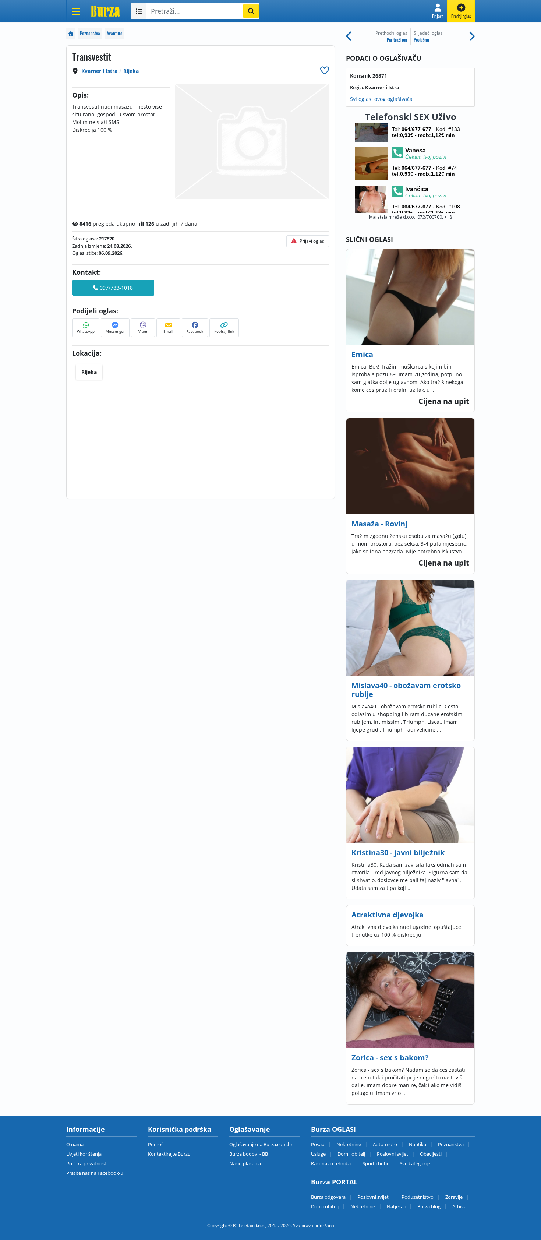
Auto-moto (385, 1144)
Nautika (417, 1144)
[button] (438, 11)
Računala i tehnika (331, 1163)
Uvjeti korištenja (84, 1154)
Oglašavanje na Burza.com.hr (261, 1144)
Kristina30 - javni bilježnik (398, 852)
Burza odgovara (328, 1197)
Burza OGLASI (333, 1129)
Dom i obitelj (351, 1154)
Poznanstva (90, 33)
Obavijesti (431, 1154)
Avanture (114, 33)
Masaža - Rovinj (379, 524)
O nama (75, 1144)
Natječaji (396, 1206)
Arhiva (459, 1206)
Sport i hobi (375, 1163)
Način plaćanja (245, 1163)
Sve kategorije (415, 1163)
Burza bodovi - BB (248, 1154)
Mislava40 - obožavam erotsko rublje (406, 689)
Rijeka (131, 70)
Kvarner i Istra (99, 70)
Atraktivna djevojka (387, 915)
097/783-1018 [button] (115, 287)
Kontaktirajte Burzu (169, 1154)
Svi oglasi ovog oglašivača (381, 98)
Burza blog (429, 1206)
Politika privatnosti (86, 1163)
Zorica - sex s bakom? (390, 1058)
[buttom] (324, 70)
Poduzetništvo (418, 1197)
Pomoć (155, 1144)
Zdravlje (454, 1197)
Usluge (318, 1154)
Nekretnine (348, 1144)
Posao (318, 1144)
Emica (362, 354)
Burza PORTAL (334, 1181)
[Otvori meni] (75, 11)
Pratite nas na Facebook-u (94, 1173)
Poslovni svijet (392, 1154)
